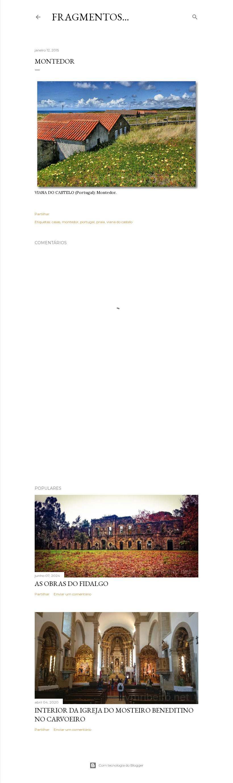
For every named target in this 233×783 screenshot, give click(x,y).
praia (100, 222)
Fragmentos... (90, 17)
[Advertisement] (116, 432)
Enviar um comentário (72, 594)
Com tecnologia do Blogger (121, 765)
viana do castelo (119, 222)
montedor (70, 222)
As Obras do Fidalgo (71, 583)
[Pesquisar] (195, 15)
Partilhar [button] (42, 214)
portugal (87, 222)
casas (56, 222)
